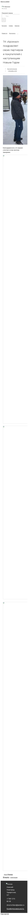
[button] (17, 33)
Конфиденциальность (11, 909)
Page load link (5, 914)
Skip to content (5, 1)
